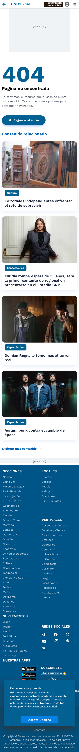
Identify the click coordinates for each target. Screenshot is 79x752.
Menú (6, 592)
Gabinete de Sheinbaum (11, 508)
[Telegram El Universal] (43, 634)
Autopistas (10, 606)
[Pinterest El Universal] (67, 642)
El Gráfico (48, 559)
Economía (9, 548)
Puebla (46, 486)
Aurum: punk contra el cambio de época (35, 432)
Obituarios (48, 544)
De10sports (49, 563)
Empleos (47, 539)
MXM (6, 582)
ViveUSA (47, 573)
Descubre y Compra (55, 525)
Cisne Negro (11, 655)
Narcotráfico (11, 534)
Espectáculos (12, 558)
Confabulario (11, 568)
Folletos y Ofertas (53, 530)
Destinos (8, 601)
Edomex (47, 476)
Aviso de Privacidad (44, 706)
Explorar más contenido (19, 448)
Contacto (39, 729)
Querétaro (48, 496)
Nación (7, 476)
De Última (9, 636)
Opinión (8, 539)
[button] (53, 4)
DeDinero (48, 568)
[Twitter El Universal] (67, 634)
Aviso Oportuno (52, 535)
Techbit (7, 587)
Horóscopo (49, 587)
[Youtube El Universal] (44, 642)
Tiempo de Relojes (15, 650)
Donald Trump (12, 520)
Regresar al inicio (26, 120)
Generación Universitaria (50, 552)
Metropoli (9, 524)
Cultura (7, 563)
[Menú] (75, 4)
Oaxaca (46, 481)
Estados (8, 529)
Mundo (7, 515)
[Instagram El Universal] (56, 642)
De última (9, 596)
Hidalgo (47, 491)
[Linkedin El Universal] (43, 649)
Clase (6, 621)
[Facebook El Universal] (56, 634)
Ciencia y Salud (13, 577)
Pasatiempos (50, 582)
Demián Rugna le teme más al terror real (37, 357)
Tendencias (10, 572)
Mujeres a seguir (13, 486)
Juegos (46, 578)
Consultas (9, 611)
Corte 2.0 (9, 481)
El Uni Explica (12, 500)
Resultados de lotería (51, 595)
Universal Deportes (15, 553)
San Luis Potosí (52, 500)
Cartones (9, 544)
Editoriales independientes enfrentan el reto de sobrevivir (39, 203)
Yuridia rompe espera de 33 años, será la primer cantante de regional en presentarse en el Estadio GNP (39, 280)
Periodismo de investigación (12, 494)
